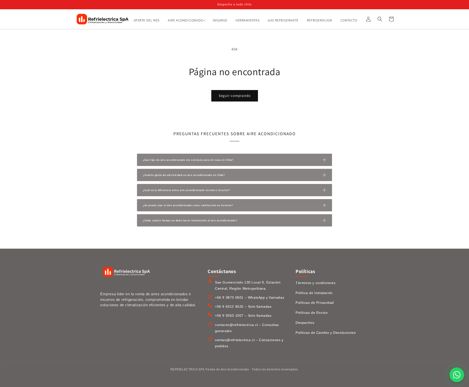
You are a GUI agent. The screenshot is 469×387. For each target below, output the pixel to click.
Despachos (305, 323)
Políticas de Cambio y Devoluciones (326, 333)
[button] (186, 20)
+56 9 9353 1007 (229, 315)
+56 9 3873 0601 (229, 297)
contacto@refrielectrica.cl (236, 325)
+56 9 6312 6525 (229, 306)
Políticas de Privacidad (315, 303)
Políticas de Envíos (312, 313)
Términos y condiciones (315, 283)
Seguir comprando (235, 95)
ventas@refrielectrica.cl (235, 340)
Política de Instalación (314, 293)
